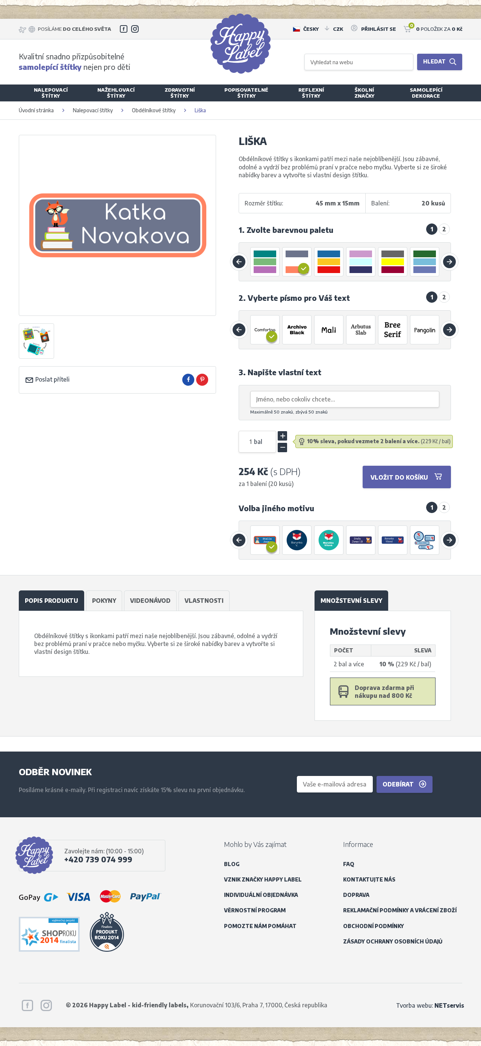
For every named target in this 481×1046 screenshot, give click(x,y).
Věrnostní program (255, 910)
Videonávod (150, 600)
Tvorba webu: (430, 1005)
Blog (231, 864)
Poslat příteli (52, 379)
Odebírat (399, 784)
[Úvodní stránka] (240, 44)
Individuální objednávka (261, 895)
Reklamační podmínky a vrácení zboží (400, 910)
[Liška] (265, 540)
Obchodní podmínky (373, 926)
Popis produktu (51, 600)
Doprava (356, 895)
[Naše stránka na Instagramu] (134, 28)
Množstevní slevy (351, 600)
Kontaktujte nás (369, 879)
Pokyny (104, 600)
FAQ (348, 864)
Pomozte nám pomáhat (260, 926)
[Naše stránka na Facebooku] (123, 28)
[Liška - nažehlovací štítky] (297, 540)
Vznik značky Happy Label (263, 879)
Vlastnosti (204, 600)
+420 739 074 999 (98, 859)
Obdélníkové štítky (153, 110)
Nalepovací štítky (93, 110)
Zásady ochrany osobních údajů (392, 941)
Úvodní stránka (36, 110)
